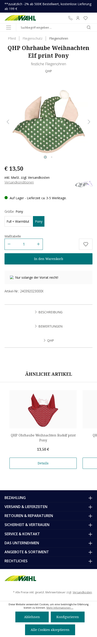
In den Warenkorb (48, 259)
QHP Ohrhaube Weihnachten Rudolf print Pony (43, 437)
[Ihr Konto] (78, 18)
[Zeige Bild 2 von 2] (52, 157)
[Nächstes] (89, 122)
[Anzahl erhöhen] (38, 244)
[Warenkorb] (90, 18)
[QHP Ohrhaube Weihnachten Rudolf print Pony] (43, 409)
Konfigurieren (67, 617)
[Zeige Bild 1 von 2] (45, 157)
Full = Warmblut (18, 221)
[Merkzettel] (85, 18)
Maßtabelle (13, 236)
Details (43, 463)
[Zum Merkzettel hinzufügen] (85, 244)
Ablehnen (32, 617)
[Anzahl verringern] (9, 244)
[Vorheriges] (8, 122)
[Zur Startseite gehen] (20, 18)
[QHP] (84, 183)
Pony (38, 221)
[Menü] (8, 27)
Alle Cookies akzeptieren (50, 630)
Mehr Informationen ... (59, 607)
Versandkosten (82, 592)
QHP (48, 71)
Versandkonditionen (19, 182)
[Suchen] (89, 27)
